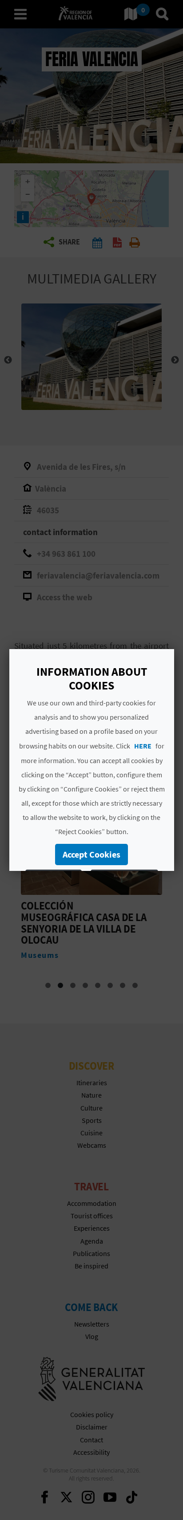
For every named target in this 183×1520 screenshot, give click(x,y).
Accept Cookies (91, 854)
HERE (142, 745)
